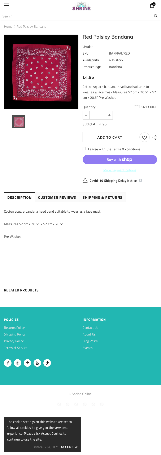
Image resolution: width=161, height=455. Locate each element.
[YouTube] (37, 363)
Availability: (91, 59)
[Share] (153, 137)
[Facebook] (8, 363)
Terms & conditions (126, 149)
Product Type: (92, 66)
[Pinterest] (27, 363)
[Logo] (81, 5)
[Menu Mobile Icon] (6, 5)
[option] (41, 72)
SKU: (86, 53)
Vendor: (88, 46)
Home (8, 26)
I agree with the (99, 149)
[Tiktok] (47, 363)
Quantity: (89, 106)
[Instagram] (17, 363)
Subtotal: (89, 124)
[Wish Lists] (144, 137)
